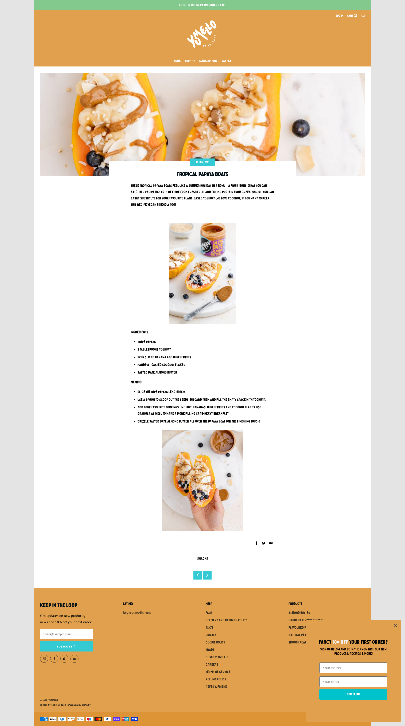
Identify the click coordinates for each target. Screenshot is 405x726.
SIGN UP (353, 694)
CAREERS (212, 664)
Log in (339, 16)
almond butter (299, 613)
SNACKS (202, 559)
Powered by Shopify (79, 705)
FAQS (209, 613)
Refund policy (216, 679)
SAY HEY (226, 61)
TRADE (210, 650)
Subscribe (64, 646)
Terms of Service (218, 672)
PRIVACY (211, 635)
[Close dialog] (395, 625)
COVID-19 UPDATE (217, 657)
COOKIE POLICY (215, 642)
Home (177, 61)
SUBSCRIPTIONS (208, 61)
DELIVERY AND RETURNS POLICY (226, 620)
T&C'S (209, 628)
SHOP (188, 61)
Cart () (352, 16)
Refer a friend (216, 687)
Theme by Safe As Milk (53, 705)
